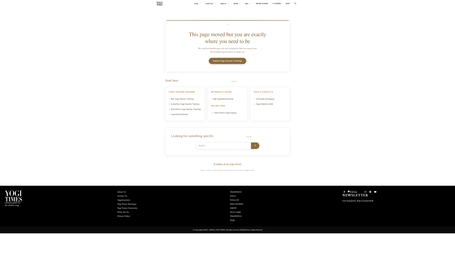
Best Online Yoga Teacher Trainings (186, 109)
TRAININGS (236, 192)
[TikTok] (352, 192)
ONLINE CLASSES (262, 3)
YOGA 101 (234, 200)
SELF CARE (235, 212)
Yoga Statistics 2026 (264, 104)
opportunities (123, 200)
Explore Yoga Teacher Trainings (227, 61)
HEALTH (223, 3)
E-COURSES (277, 3)
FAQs (232, 220)
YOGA (196, 3)
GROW (236, 3)
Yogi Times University (127, 208)
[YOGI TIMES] (159, 3)
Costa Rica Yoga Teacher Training (185, 104)
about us (121, 192)
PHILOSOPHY (236, 204)
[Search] (255, 145)
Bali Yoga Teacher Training (182, 99)
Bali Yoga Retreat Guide (223, 99)
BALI (246, 3)
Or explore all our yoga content (227, 164)
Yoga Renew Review (179, 114)
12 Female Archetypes (265, 99)
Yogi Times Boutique (126, 204)
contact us (122, 196)
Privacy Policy (123, 216)
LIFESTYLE (209, 3)
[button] (295, 3)
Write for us (123, 212)
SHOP (288, 3)
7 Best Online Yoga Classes (225, 113)
